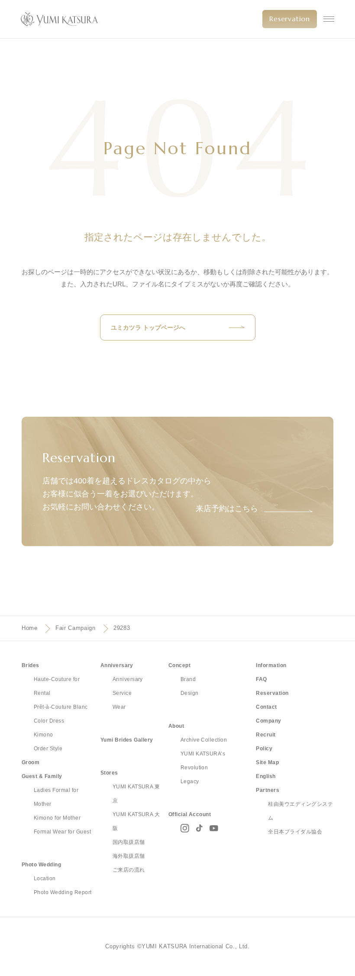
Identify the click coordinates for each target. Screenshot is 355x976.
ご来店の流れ (129, 870)
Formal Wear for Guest (62, 832)
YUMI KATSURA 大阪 (136, 821)
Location (45, 878)
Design (190, 693)
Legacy (190, 781)
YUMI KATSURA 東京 (136, 794)
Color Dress (49, 721)
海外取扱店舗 (129, 856)
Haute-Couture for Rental (57, 686)
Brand (188, 679)
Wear (119, 707)
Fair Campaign (75, 628)
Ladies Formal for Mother (56, 797)
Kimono (43, 735)
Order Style (48, 749)
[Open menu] (328, 19)
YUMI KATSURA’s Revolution (203, 761)
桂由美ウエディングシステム (300, 811)
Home (30, 628)
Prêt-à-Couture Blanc (61, 707)
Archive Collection (204, 740)
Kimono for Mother (57, 818)
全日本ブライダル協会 (295, 832)
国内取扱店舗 (129, 842)
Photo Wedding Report (63, 892)
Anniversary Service (128, 686)
